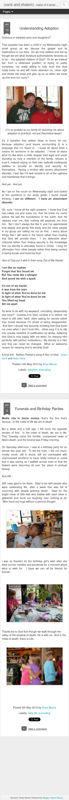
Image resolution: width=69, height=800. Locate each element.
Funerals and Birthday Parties (39, 408)
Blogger (46, 797)
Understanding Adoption (39, 28)
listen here (19, 358)
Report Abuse (56, 797)
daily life (32, 713)
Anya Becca (50, 364)
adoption (33, 369)
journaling (45, 369)
